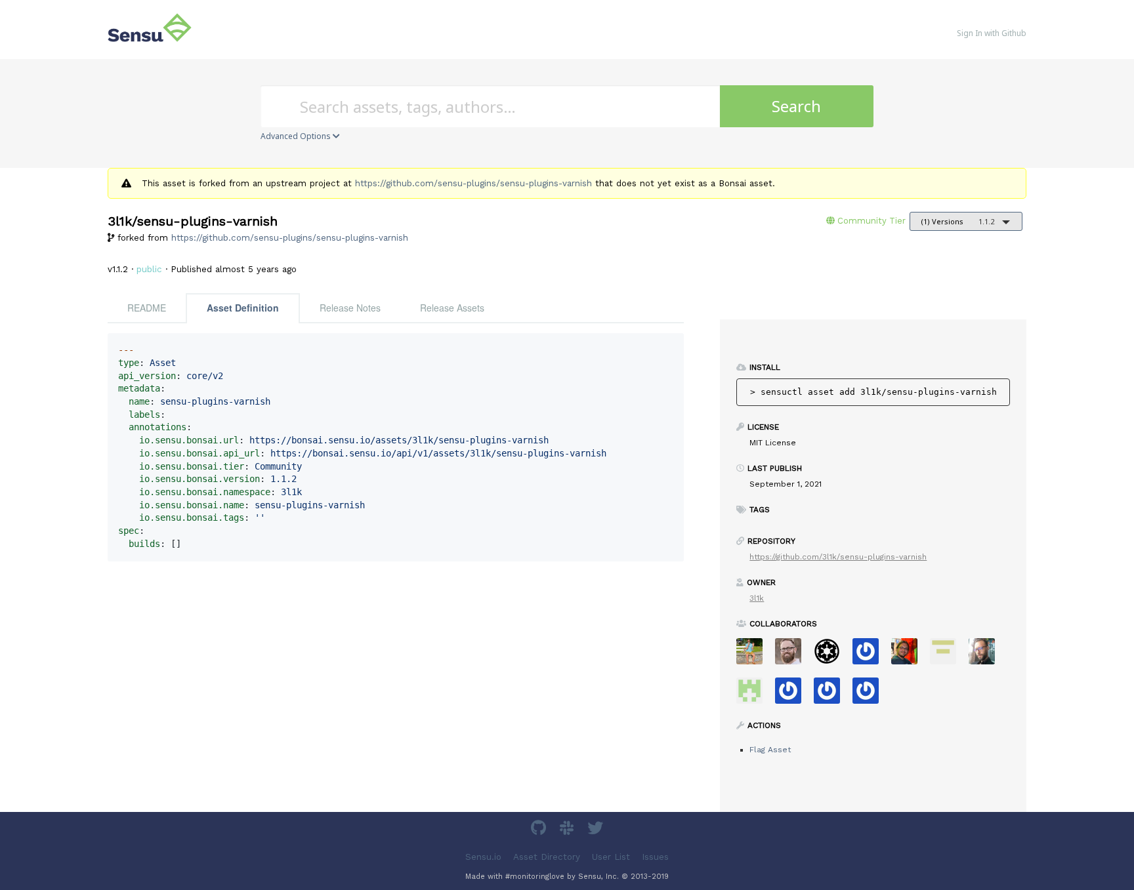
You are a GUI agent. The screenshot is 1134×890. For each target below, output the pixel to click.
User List (611, 857)
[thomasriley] (832, 695)
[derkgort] (948, 655)
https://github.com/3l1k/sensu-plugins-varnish (838, 556)
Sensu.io (483, 857)
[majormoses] (832, 655)
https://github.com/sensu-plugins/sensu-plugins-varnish (473, 183)
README (146, 307)
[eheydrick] (870, 655)
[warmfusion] (909, 655)
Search (796, 106)
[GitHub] (540, 830)
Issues (655, 857)
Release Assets (452, 307)
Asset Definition (243, 307)
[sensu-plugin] (793, 695)
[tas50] (754, 655)
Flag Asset (770, 749)
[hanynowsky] (987, 655)
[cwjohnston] (793, 655)
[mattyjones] (870, 695)
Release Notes (350, 307)
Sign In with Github (991, 33)
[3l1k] (754, 695)
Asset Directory (546, 857)
